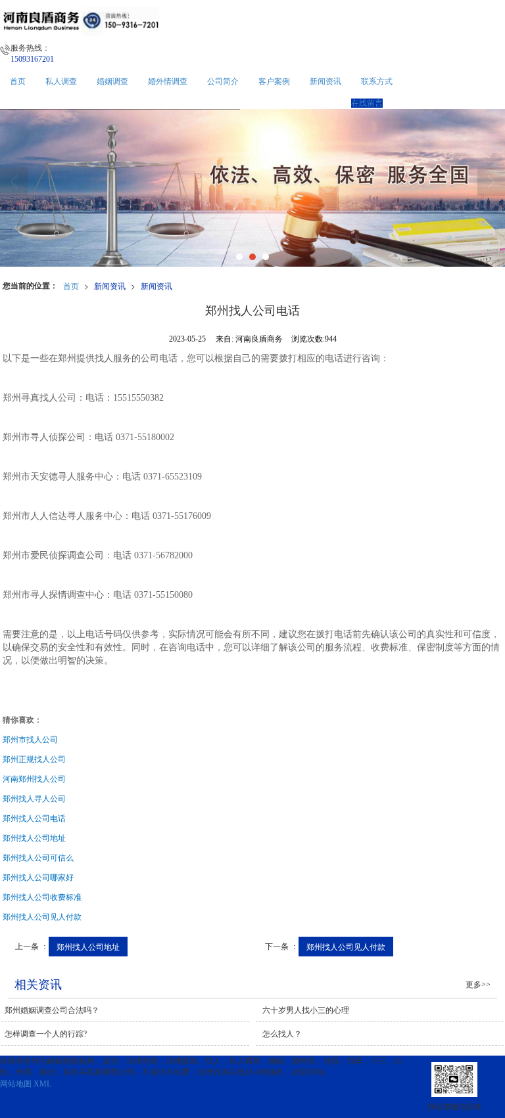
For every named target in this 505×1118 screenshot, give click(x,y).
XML (42, 1083)
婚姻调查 (112, 81)
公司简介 (223, 81)
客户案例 (274, 81)
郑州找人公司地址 (88, 946)
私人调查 (61, 81)
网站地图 (16, 1083)
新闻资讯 (325, 81)
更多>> (478, 984)
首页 (18, 81)
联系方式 (377, 81)
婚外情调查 (167, 81)
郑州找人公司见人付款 (345, 946)
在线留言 (367, 103)
